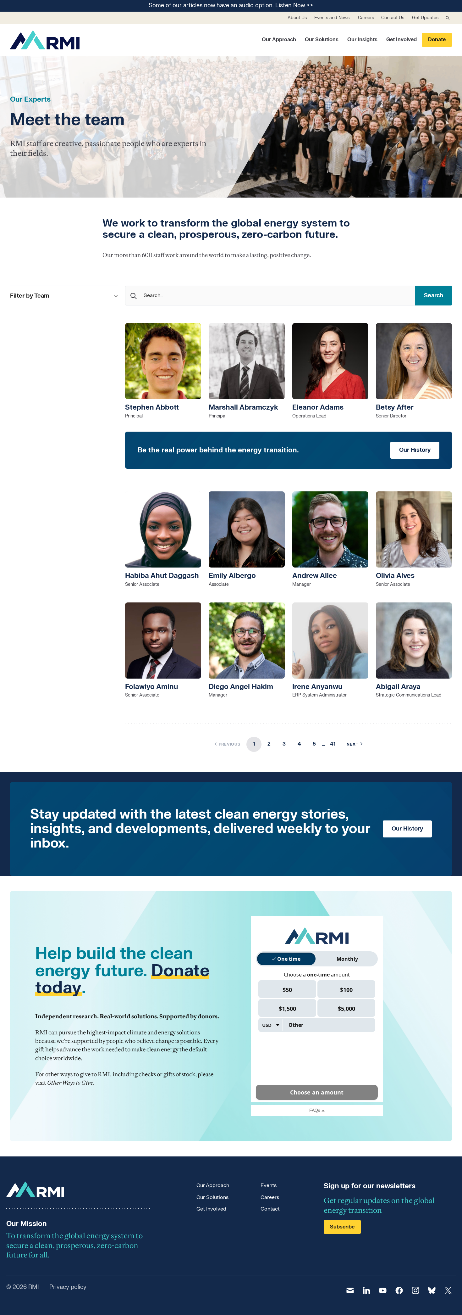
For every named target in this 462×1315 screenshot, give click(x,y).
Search (433, 295)
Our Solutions (321, 39)
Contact (270, 1209)
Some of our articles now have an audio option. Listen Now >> (231, 6)
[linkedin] (366, 1290)
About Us (297, 17)
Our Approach (279, 39)
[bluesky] (431, 1290)
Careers (366, 17)
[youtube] (382, 1290)
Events (269, 1185)
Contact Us (392, 17)
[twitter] (448, 1290)
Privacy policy (67, 1287)
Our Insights (362, 39)
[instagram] (415, 1290)
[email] (350, 1290)
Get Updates (425, 17)
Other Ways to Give (70, 1082)
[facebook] (399, 1290)
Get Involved (401, 39)
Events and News (331, 17)
